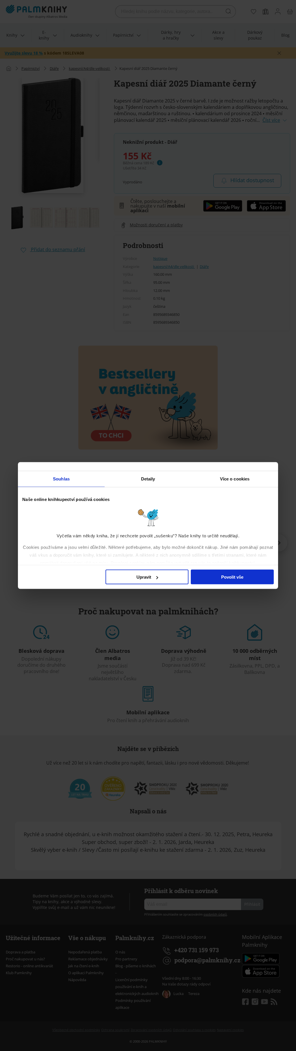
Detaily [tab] (148, 478)
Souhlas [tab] (61, 478)
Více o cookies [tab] (234, 478)
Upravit (143, 577)
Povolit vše (232, 577)
